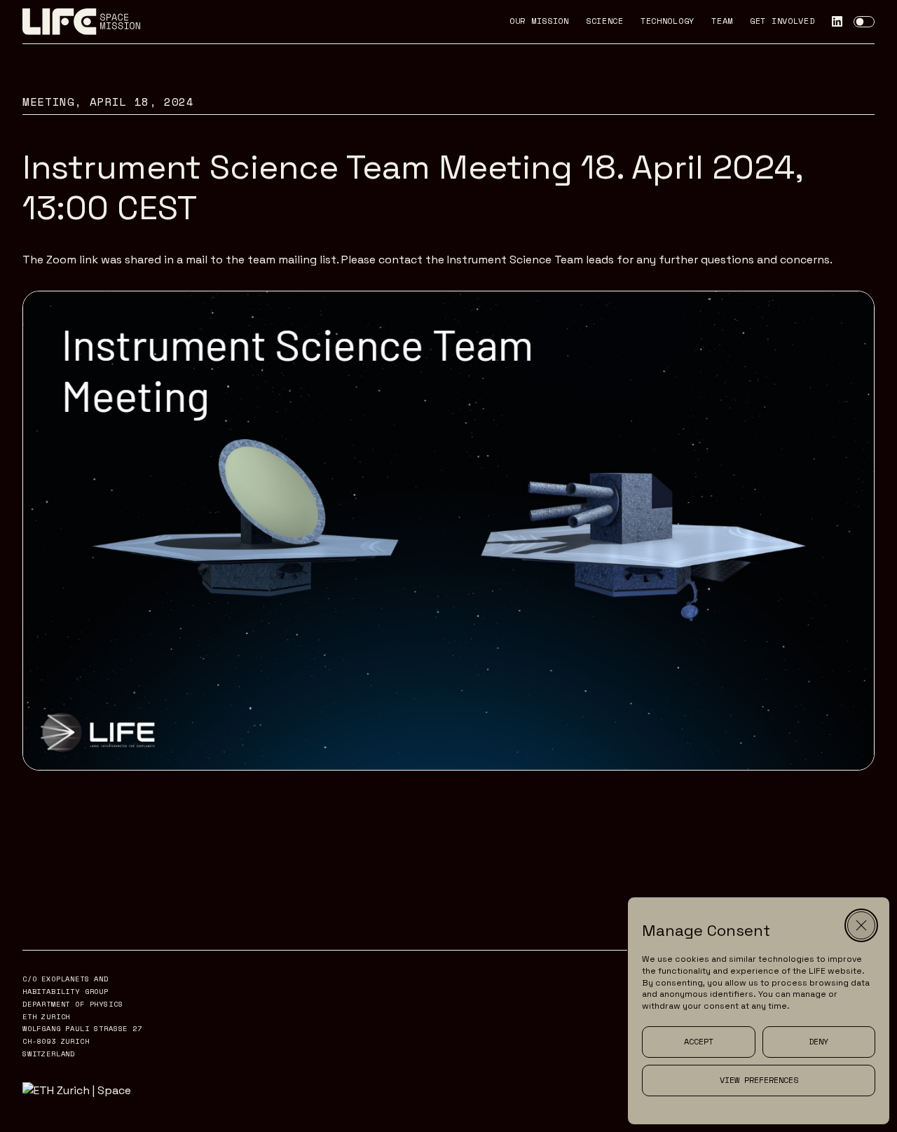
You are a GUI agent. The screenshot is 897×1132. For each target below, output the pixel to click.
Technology (667, 22)
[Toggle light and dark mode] (864, 21)
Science (605, 22)
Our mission (539, 22)
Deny (818, 1041)
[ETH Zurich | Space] (84, 1090)
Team (722, 22)
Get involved (782, 22)
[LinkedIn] (837, 21)
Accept (698, 1041)
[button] (861, 925)
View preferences (759, 1080)
